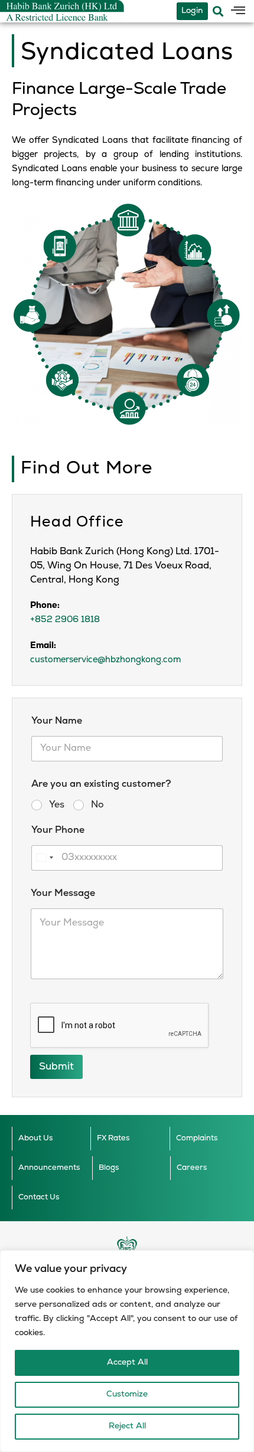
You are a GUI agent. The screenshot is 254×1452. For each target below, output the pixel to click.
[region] (127, 1351)
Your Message (63, 893)
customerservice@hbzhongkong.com (105, 660)
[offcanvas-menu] (238, 11)
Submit (56, 1067)
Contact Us (39, 1197)
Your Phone (57, 830)
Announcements (49, 1168)
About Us (35, 1138)
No (97, 805)
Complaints (197, 1138)
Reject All (127, 1426)
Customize (127, 1394)
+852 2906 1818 (65, 620)
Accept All (127, 1362)
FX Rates (113, 1138)
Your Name (56, 721)
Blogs (109, 1168)
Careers (192, 1168)
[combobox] (44, 858)
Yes (56, 805)
